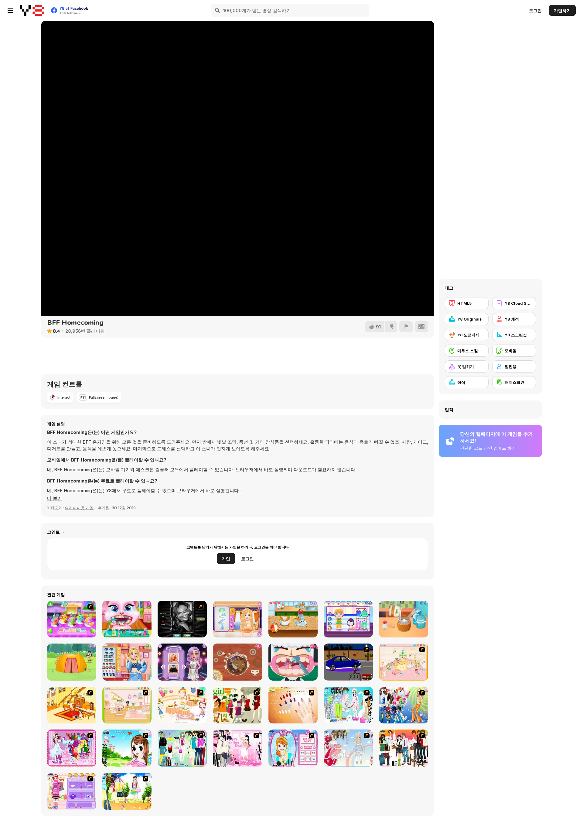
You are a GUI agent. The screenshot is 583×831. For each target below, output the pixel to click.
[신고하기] (406, 326)
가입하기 (562, 10)
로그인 (535, 10)
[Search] (217, 10)
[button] (54, 498)
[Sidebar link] (10, 10)
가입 (226, 558)
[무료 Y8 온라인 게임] (31, 10)
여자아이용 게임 (79, 507)
